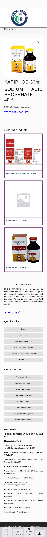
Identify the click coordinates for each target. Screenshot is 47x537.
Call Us (7, 533)
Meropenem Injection (23, 395)
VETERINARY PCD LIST (16, 112)
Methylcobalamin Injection (23, 414)
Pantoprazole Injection (23, 383)
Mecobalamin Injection (23, 420)
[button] (38, 42)
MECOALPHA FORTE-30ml (21, 173)
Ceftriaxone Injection (23, 377)
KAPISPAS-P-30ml (16, 220)
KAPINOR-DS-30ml (16, 267)
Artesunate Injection (23, 389)
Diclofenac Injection (23, 401)
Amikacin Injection (24, 407)
